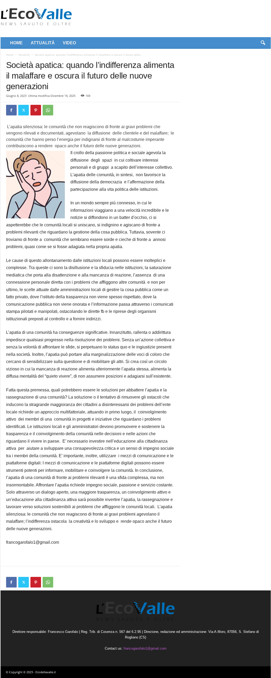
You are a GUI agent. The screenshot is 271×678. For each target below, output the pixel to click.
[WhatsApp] (48, 110)
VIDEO (69, 43)
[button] (263, 43)
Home (9, 55)
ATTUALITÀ (43, 43)
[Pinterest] (35, 110)
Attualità (24, 55)
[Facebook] (11, 110)
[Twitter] (23, 110)
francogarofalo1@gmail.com (145, 648)
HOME (16, 43)
